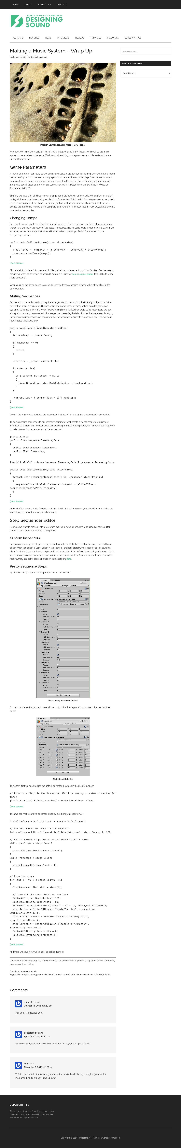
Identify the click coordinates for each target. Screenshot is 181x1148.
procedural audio (71, 974)
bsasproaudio (31, 1032)
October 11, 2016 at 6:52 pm (38, 1005)
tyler (26, 1063)
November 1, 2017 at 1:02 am (38, 1067)
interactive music (55, 974)
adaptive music (28, 974)
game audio (41, 974)
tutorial (99, 974)
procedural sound (87, 974)
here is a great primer (82, 274)
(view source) (16, 263)
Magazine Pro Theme (89, 1138)
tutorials (33, 971)
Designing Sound (37, 21)
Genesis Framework (111, 1138)
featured (24, 971)
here (69, 558)
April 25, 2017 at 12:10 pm (37, 1036)
